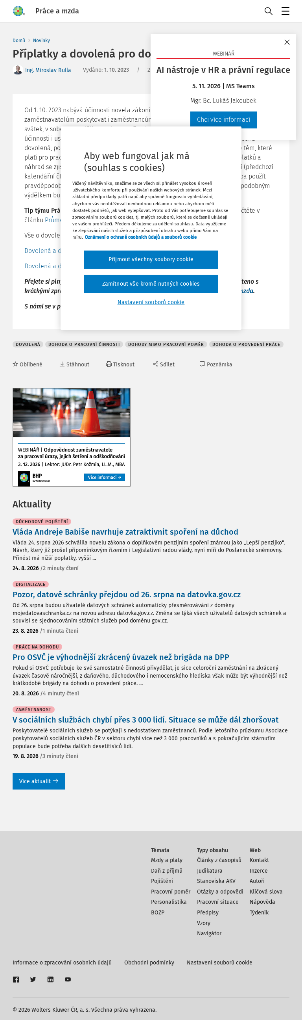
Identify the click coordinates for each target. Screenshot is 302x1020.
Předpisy (208, 912)
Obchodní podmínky (149, 962)
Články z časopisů (219, 860)
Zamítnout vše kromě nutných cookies (151, 283)
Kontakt (259, 860)
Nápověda (262, 902)
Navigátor (209, 933)
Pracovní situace (218, 902)
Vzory (203, 923)
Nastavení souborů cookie (219, 962)
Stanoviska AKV (216, 881)
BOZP (157, 912)
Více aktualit (35, 781)
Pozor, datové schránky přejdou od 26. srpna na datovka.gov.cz (127, 594)
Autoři (257, 881)
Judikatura (210, 871)
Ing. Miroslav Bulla (48, 70)
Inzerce (259, 871)
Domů (19, 40)
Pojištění (162, 881)
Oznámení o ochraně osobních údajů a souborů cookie (141, 237)
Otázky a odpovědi (220, 891)
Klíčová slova (266, 891)
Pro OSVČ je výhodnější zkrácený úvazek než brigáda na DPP (121, 657)
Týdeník (259, 912)
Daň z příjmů (166, 871)
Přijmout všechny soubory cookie (151, 259)
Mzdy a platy (166, 860)
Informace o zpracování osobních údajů (62, 962)
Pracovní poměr (170, 891)
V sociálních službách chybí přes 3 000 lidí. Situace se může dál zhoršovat (146, 720)
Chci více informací (223, 119)
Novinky (41, 40)
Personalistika (169, 902)
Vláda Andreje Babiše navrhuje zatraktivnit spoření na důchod (125, 532)
